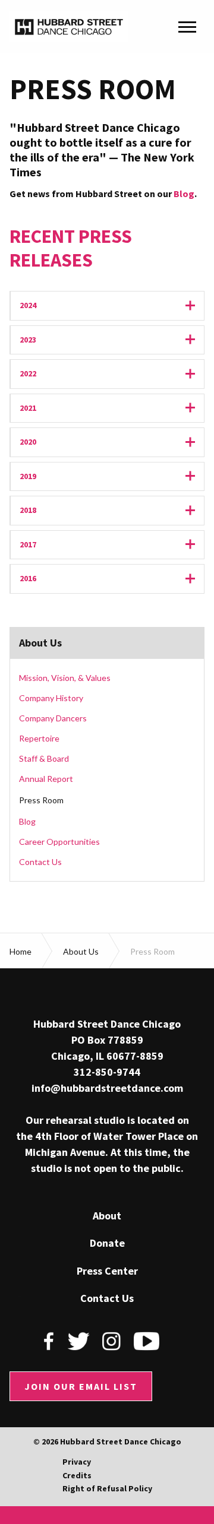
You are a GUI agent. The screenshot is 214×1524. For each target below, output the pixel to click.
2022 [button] (112, 373)
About (107, 1215)
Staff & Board (44, 758)
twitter (78, 1341)
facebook (49, 1341)
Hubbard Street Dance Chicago (68, 27)
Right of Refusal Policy (107, 1488)
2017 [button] (112, 544)
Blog (184, 193)
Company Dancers (53, 718)
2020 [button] (112, 442)
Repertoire (39, 738)
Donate (107, 1243)
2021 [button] (112, 408)
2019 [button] (112, 476)
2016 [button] (112, 578)
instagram (111, 1341)
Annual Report (46, 779)
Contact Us (40, 862)
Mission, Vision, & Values (65, 678)
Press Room (41, 800)
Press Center (107, 1271)
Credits (77, 1475)
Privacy (76, 1461)
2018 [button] (112, 510)
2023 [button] (112, 340)
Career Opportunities (59, 842)
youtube (146, 1341)
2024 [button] (112, 305)
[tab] (107, 306)
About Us (40, 642)
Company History (51, 698)
